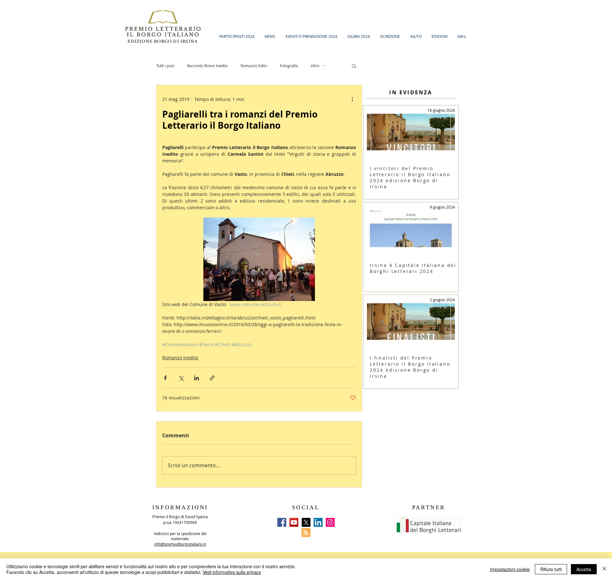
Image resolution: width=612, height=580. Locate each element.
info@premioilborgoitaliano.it (180, 544)
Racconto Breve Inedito (207, 65)
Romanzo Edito (254, 65)
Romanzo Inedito (180, 357)
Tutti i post (165, 65)
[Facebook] (281, 522)
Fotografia (289, 65)
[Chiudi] (604, 569)
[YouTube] (293, 522)
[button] (354, 65)
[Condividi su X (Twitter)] (181, 378)
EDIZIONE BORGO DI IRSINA (163, 41)
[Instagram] (330, 522)
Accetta (583, 569)
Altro (315, 65)
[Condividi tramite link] (212, 378)
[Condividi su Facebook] (165, 378)
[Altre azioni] (352, 99)
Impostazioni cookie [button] (510, 569)
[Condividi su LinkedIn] (196, 378)
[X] (306, 522)
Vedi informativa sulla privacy (232, 572)
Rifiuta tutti (551, 569)
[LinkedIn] (318, 522)
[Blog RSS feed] (306, 533)
